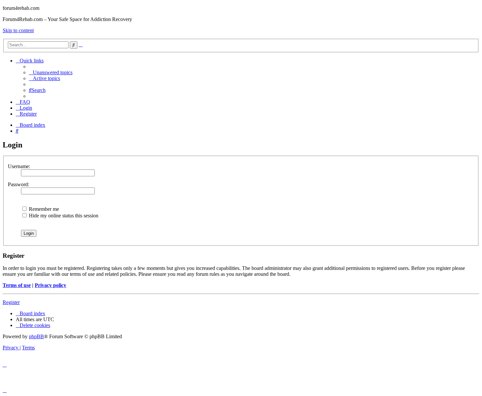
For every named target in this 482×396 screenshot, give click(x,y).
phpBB (36, 336)
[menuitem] (50, 72)
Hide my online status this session (63, 215)
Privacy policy (50, 285)
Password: (18, 184)
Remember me (43, 209)
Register (11, 302)
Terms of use (17, 285)
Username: (19, 166)
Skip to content (18, 30)
